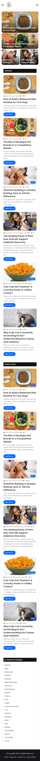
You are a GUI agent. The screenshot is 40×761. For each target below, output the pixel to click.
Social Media (9, 730)
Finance (7, 696)
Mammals (8, 717)
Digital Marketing (11, 682)
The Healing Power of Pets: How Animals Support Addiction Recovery (18, 239)
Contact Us (21, 757)
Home (6, 757)
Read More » (9, 114)
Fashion (7, 692)
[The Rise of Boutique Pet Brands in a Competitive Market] (20, 41)
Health (7, 703)
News (7, 720)
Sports (7, 734)
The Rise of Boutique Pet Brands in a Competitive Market (19, 45)
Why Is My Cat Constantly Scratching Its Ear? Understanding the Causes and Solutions (18, 337)
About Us (13, 757)
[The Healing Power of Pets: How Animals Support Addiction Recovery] (29, 57)
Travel (7, 741)
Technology (9, 737)
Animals (7, 665)
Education (8, 686)
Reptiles (7, 727)
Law (6, 710)
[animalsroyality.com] (9, 5)
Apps (6, 668)
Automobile (9, 672)
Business (8, 675)
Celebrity (8, 679)
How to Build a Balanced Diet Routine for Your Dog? (19, 29)
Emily (6, 96)
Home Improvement (12, 706)
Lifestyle (8, 713)
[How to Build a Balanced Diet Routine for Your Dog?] (20, 22)
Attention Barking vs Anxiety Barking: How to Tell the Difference (19, 193)
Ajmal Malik (8, 233)
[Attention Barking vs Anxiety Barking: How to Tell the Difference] (11, 57)
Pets (6, 724)
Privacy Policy (31, 757)
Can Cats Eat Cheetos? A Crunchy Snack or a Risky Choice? (17, 289)
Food (6, 699)
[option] (20, 38)
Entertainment (10, 689)
